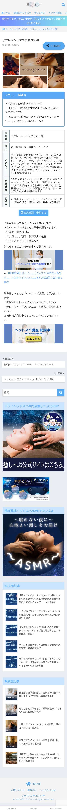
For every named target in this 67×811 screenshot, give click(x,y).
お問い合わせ (18, 790)
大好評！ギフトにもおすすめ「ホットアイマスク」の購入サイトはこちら (33, 21)
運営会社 (32, 790)
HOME (36, 784)
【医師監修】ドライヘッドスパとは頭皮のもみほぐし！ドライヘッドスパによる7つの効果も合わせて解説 (33, 277)
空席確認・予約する (35, 212)
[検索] (60, 392)
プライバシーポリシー (33, 796)
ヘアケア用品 (55, 13)
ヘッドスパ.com (47, 790)
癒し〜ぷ (5, 13)
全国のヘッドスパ (22, 13)
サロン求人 (39, 13)
